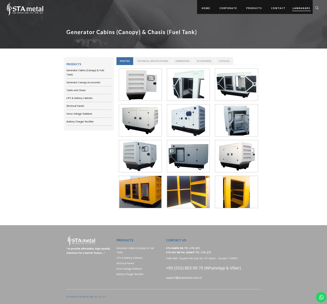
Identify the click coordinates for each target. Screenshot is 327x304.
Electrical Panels (75, 105)
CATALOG (224, 61)
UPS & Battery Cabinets (79, 98)
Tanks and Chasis (76, 90)
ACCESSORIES (204, 61)
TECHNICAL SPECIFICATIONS (152, 61)
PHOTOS (125, 61)
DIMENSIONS (182, 61)
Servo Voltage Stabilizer (79, 113)
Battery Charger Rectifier (80, 121)
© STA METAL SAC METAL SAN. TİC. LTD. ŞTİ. (86, 296)
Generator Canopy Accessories (83, 82)
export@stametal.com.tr (184, 278)
